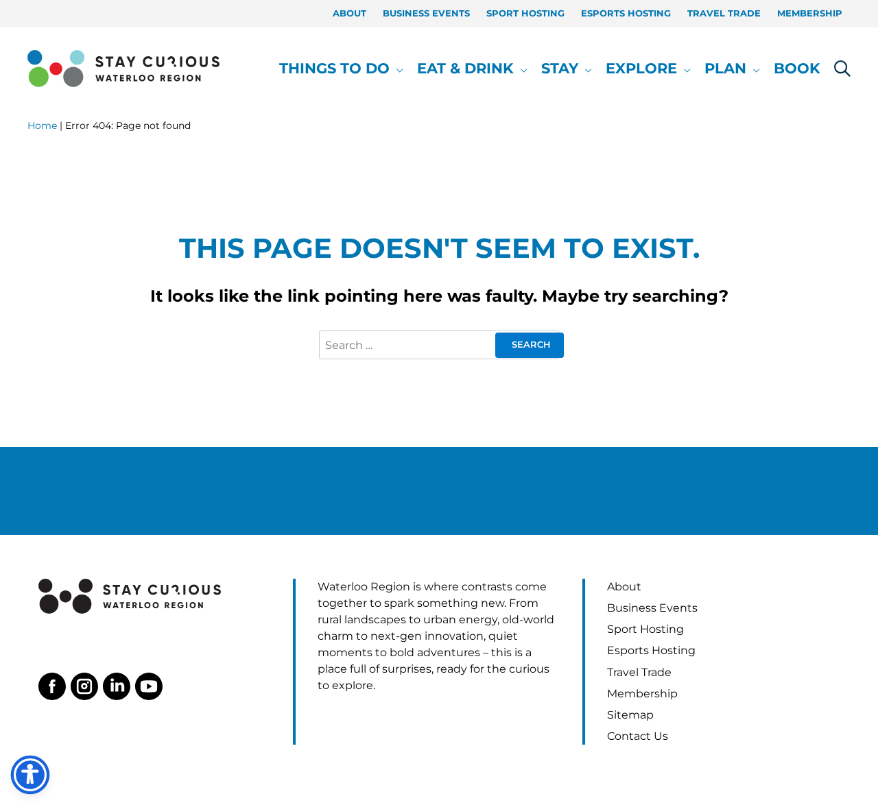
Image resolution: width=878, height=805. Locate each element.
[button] (396, 68)
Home (42, 125)
